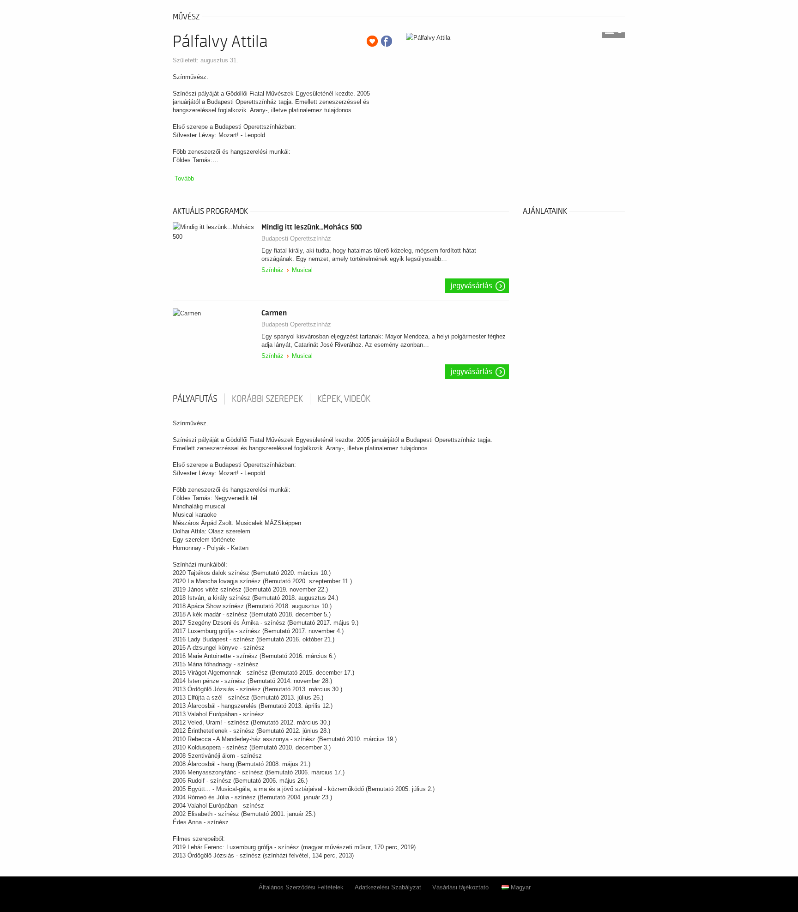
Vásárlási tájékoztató (460, 887)
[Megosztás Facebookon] (386, 41)
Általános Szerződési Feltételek (301, 887)
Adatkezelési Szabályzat (388, 887)
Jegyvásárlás (471, 286)
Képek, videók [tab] (343, 399)
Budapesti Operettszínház (296, 238)
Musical (302, 269)
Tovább (184, 178)
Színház (272, 269)
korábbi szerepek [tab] (267, 399)
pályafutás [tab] (195, 399)
